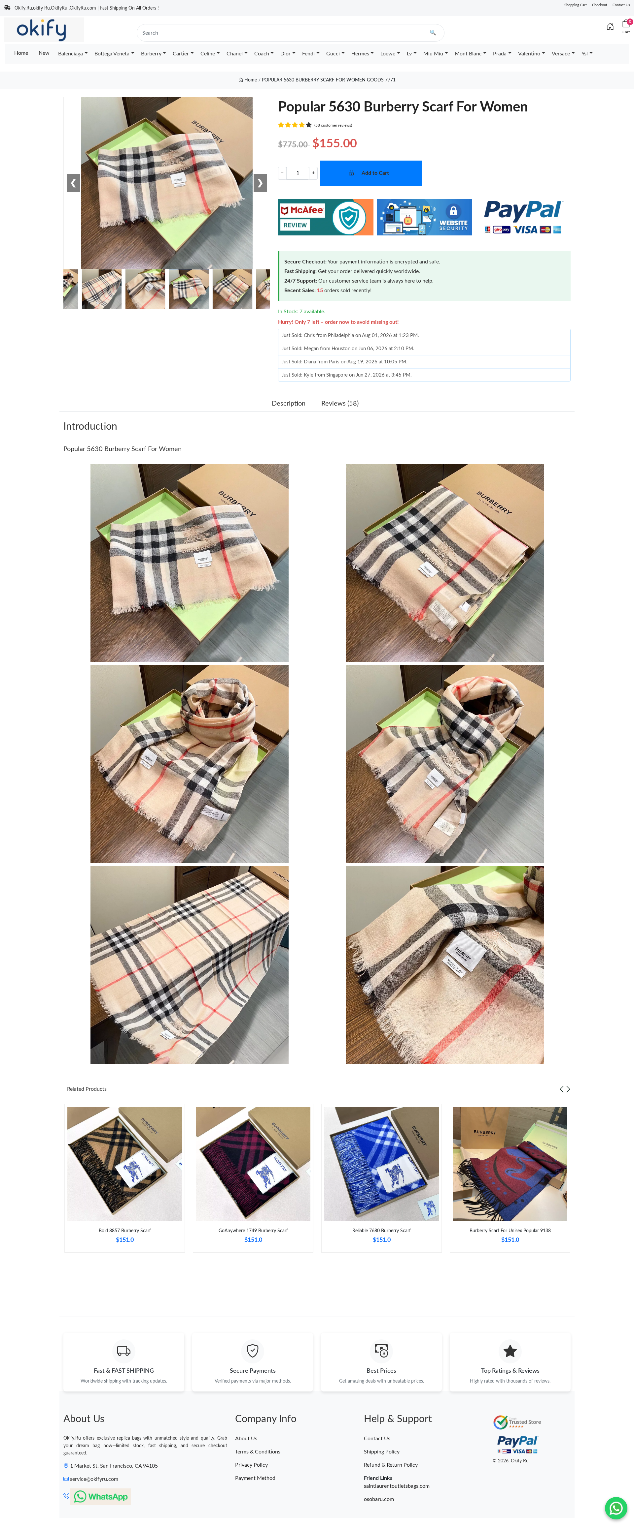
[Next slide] (568, 1089)
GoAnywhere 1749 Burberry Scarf (253, 1231)
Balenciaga (70, 53)
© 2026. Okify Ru (511, 1461)
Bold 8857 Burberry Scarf (125, 1231)
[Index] (610, 27)
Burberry (151, 53)
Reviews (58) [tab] (340, 403)
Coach (261, 53)
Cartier (181, 53)
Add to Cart (375, 173)
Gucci (333, 53)
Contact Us (621, 5)
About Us (246, 1438)
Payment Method (255, 1478)
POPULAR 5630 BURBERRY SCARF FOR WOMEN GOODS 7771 (329, 80)
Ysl (584, 53)
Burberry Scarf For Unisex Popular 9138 (510, 1231)
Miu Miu (433, 53)
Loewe (387, 53)
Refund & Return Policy (391, 1465)
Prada (500, 53)
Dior (285, 53)
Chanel (235, 53)
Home (21, 53)
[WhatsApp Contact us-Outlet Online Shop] (616, 1508)
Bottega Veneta (111, 53)
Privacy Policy (251, 1465)
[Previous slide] (561, 1089)
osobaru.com (379, 1499)
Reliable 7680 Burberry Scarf (381, 1231)
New (44, 53)
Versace (561, 53)
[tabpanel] (124, 1181)
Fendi (308, 53)
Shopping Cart (575, 5)
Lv (409, 53)
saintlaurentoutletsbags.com (397, 1486)
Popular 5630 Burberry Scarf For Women (122, 449)
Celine (207, 53)
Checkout (599, 5)
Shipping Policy (382, 1451)
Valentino (529, 53)
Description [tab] (288, 403)
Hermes (360, 53)
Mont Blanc (468, 53)
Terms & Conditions (257, 1451)
